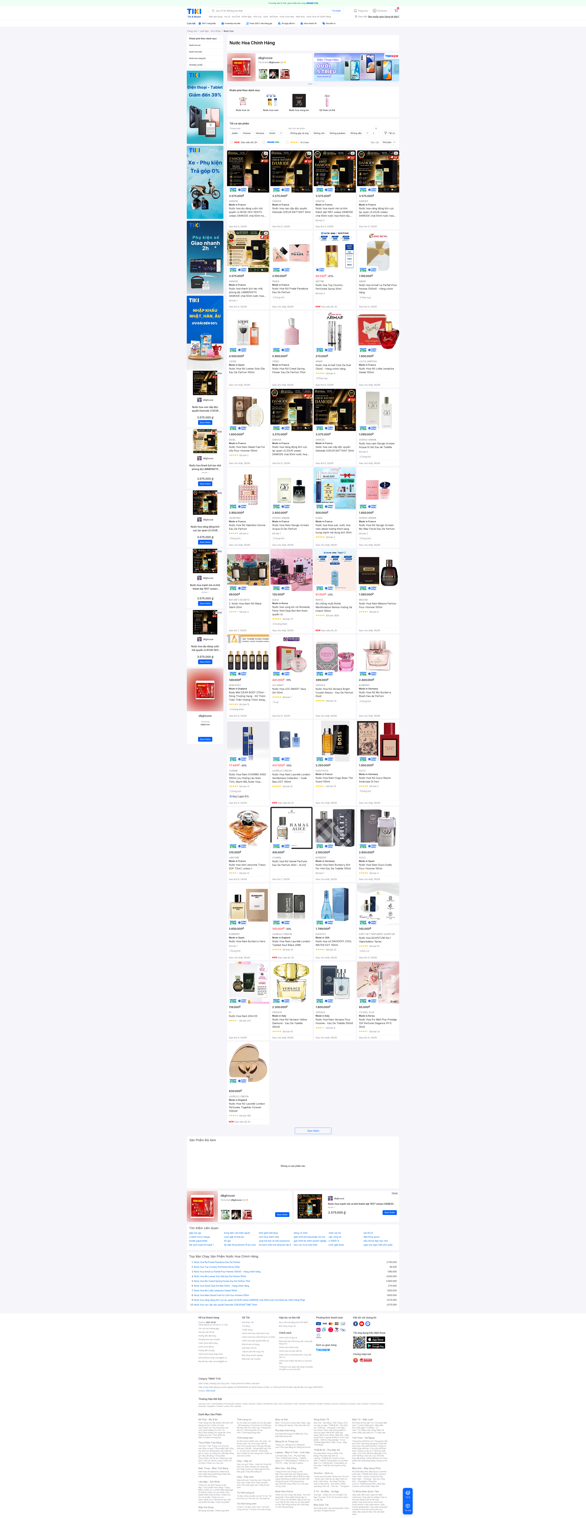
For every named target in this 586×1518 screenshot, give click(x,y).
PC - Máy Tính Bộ (287, 1463)
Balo (277, 1423)
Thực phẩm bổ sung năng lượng (369, 1459)
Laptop (300, 1463)
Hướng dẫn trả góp (206, 1350)
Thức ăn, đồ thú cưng (212, 1460)
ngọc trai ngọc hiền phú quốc (378, 1245)
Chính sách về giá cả (288, 1337)
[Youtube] (361, 1323)
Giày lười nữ (260, 1469)
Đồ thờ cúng (285, 1484)
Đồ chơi (225, 1423)
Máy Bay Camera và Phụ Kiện (368, 1485)
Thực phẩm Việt (221, 1448)
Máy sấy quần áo (365, 1432)
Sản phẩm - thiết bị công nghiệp (331, 1438)
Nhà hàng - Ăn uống (328, 1481)
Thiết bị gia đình (222, 1510)
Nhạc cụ (295, 1484)
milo (280, 1404)
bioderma (268, 1404)
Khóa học (337, 1476)
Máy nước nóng (369, 1430)
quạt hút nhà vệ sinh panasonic (274, 1241)
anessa (343, 1404)
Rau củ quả (208, 1448)
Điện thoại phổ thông (212, 1474)
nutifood (311, 1404)
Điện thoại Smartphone (208, 1471)
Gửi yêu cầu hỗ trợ (206, 1332)
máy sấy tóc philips (371, 1497)
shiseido (202, 1406)
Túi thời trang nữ (245, 1492)
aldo (296, 1404)
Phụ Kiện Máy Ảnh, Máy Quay (365, 1471)
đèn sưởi (365, 1495)
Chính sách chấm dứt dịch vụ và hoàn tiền (295, 1362)
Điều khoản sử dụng (250, 1344)
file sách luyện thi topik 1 (201, 1245)
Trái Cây (202, 1446)
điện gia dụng (215, 16)
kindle (319, 1404)
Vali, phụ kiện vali (302, 1425)
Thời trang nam (245, 1437)
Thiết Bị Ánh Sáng (369, 1474)
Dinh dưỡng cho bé (212, 1430)
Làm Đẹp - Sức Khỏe (209, 1481)
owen (245, 1404)
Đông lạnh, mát (217, 1451)
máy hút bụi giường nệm (368, 1505)
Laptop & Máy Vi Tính (334, 1437)
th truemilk (229, 1404)
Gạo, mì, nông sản (213, 1453)
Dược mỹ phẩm (222, 1502)
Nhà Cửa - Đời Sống (285, 1468)
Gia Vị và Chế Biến (288, 1499)
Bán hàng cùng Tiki (287, 1326)
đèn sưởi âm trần (365, 1512)
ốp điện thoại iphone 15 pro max (240, 1245)
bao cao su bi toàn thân (305, 1245)
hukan (219, 1406)
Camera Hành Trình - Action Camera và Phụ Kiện (369, 1476)
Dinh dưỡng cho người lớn (214, 1432)
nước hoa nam (287, 16)
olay (359, 1404)
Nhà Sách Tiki (321, 1505)
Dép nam (251, 1482)
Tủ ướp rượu (380, 1432)
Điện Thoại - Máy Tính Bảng (213, 1468)
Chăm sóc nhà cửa (215, 1463)
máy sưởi (356, 1495)
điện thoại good (371, 1237)
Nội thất (288, 1476)
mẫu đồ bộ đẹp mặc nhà (376, 1241)
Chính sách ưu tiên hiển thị (290, 1351)
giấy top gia (195, 1233)
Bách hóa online (327, 1435)
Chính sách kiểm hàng (208, 1343)
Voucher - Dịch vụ (323, 1473)
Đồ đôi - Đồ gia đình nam (256, 1448)
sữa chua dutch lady (269, 1237)
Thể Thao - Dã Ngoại (363, 1437)
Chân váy (255, 1428)
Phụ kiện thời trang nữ (284, 1434)
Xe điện (339, 1495)
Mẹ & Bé (330, 1432)
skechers (288, 1404)
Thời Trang (337, 1423)
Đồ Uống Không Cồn (291, 1504)
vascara (201, 1404)
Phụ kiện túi (264, 1498)
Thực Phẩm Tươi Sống (209, 1442)
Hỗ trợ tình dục (220, 1499)
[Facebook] (355, 1323)
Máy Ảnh (375, 1486)
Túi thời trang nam (246, 1503)
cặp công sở (335, 1237)
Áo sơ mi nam (254, 1443)
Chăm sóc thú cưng (283, 1495)
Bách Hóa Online (284, 1491)
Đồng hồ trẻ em (304, 1447)
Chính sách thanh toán (288, 1347)
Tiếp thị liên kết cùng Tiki (253, 1351)
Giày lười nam (243, 1480)
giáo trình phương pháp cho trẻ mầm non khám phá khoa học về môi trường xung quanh (310, 1237)
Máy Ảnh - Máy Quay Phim (366, 1468)
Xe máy (322, 1497)
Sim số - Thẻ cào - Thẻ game (336, 1486)
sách (265, 16)
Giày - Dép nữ (244, 1461)
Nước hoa (208, 1499)
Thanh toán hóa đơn (322, 1476)
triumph (302, 1404)
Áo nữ (239, 1423)
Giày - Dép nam (245, 1476)
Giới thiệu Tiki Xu (249, 1348)
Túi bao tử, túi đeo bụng (260, 1509)
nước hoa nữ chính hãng (319, 16)
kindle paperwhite (198, 1241)
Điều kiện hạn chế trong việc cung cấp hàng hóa (295, 1342)
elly (275, 1404)
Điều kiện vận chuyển (251, 1359)
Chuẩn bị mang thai (212, 1437)
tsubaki (238, 1406)
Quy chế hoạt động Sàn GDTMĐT (293, 1322)
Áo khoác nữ (257, 1425)
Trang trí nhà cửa (282, 1471)
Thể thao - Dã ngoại (326, 1428)
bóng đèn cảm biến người (237, 1233)
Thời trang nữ (244, 1419)
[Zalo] (367, 1323)
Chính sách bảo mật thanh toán (255, 1333)
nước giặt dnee (336, 1245)
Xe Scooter (337, 1497)
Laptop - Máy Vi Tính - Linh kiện (292, 1452)
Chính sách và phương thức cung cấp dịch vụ (295, 1356)
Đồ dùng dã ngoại (370, 1443)
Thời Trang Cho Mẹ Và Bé (209, 1423)
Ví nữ (265, 1496)
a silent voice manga (199, 1237)
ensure (252, 1404)
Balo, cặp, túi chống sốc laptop (293, 1424)
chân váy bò (335, 1233)
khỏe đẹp (246, 16)
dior (208, 1404)
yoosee (351, 1404)
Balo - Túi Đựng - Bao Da (369, 1479)
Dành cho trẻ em (211, 1458)
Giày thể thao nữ (374, 1458)
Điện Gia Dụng (205, 1507)
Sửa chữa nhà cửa (288, 1474)
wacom (335, 1404)
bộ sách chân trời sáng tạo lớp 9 (275, 1245)
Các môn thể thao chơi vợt (369, 1454)
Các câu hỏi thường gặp (208, 1328)
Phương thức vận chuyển (209, 1339)
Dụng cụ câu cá (365, 1451)
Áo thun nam (242, 1441)
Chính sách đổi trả (206, 1347)
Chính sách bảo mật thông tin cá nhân (258, 1337)
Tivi (358, 1430)
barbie (238, 1404)
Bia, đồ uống (208, 1456)
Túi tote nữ (253, 1498)
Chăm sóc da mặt (206, 1485)
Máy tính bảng (210, 1476)
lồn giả (227, 1241)
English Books (329, 1510)
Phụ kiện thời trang (285, 1430)
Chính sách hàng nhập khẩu (210, 1354)
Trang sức (279, 1445)
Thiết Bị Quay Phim (367, 1484)
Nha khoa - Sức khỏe (330, 1484)
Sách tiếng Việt (320, 1508)
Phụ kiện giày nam (250, 1485)
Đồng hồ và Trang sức (286, 1441)
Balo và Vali (281, 1419)
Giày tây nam (256, 1480)
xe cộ (227, 16)
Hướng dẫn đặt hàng (207, 1336)
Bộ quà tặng (288, 1507)
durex (259, 1404)
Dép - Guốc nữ (256, 1464)
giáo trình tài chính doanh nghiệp (310, 1241)
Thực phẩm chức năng (213, 1487)
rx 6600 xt (334, 1241)
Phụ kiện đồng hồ (288, 1447)
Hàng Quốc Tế (321, 1419)
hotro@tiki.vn (221, 1358)
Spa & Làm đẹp (332, 1479)
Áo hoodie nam (249, 1446)
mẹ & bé (236, 16)
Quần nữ (255, 1423)
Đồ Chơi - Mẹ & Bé (207, 1419)
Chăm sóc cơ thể (211, 1490)
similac (365, 1404)
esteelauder (217, 1404)
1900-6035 (211, 1322)
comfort (373, 1404)
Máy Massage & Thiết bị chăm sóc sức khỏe (215, 1491)
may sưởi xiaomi (366, 1502)
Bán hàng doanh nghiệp (252, 1355)
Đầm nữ (246, 1423)
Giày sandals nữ (252, 1467)
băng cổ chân (300, 1233)
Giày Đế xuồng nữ (254, 1471)
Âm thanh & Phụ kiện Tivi (363, 1423)
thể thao (274, 16)
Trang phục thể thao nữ (362, 1441)
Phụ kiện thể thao (369, 1446)
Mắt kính (299, 1434)
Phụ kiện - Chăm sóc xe (324, 1495)
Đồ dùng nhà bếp (205, 1510)
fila (231, 1406)
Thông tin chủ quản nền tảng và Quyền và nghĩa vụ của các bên (296, 1368)
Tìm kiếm (336, 10)
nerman (327, 1404)
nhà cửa (257, 16)
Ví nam (240, 1507)
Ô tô (329, 1497)
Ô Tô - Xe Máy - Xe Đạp (326, 1491)
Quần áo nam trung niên (252, 1453)
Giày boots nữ (247, 1469)
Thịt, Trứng (212, 1446)
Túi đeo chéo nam (252, 1507)
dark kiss (300, 16)
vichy (226, 1406)
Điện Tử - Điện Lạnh (362, 1419)
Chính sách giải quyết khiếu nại (255, 1340)
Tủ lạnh (360, 1425)
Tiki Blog (246, 1326)
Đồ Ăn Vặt (285, 1502)
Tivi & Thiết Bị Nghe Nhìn (329, 1441)
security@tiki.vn (220, 1361)
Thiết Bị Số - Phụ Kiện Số (327, 1450)
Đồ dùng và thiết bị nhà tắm (293, 1479)
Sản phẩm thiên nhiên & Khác (213, 1493)
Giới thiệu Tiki (248, 1322)
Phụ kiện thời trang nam (291, 1435)
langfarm (212, 1406)
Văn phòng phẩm (336, 1508)
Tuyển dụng (247, 1330)
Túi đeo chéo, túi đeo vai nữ (249, 1496)
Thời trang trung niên (251, 1432)
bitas (381, 1404)
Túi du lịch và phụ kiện (290, 1423)
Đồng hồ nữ (291, 1445)
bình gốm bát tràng (268, 1233)
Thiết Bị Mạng (290, 1460)
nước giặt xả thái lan (234, 1237)
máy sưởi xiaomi (372, 1504)
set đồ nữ (368, 1233)
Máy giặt (361, 1428)
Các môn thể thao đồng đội (370, 1453)
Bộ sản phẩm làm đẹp (214, 1500)
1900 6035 (210, 1391)
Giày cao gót (242, 1464)
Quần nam (253, 1441)
